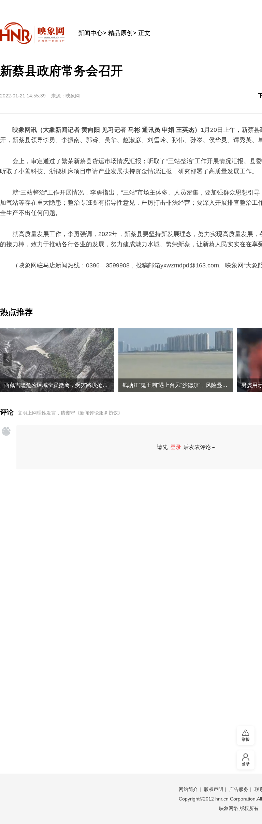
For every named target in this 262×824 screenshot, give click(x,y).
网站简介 (188, 789)
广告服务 (238, 789)
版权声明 (213, 789)
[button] (7, 359)
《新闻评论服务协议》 (99, 413)
